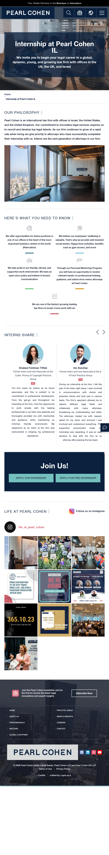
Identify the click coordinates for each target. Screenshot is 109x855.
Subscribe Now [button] (84, 693)
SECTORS (13, 729)
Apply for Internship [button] (31, 477)
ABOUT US (14, 716)
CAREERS (61, 722)
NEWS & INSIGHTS (65, 716)
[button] (104, 427)
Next (103, 332)
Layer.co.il (66, 775)
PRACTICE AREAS (65, 710)
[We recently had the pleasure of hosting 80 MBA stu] (88, 620)
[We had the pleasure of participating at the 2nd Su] (20, 653)
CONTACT (61, 729)
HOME (12, 710)
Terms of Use (45, 769)
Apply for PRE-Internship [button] (78, 477)
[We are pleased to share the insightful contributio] (20, 586)
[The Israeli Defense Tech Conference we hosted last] (88, 552)
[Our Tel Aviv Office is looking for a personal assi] (54, 586)
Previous (97, 332)
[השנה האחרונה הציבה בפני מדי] (54, 620)
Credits (42, 775)
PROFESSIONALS (17, 722)
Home (7, 94)
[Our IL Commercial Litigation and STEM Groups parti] (54, 552)
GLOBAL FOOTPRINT (18, 735)
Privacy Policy (63, 769)
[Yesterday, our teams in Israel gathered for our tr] (20, 552)
